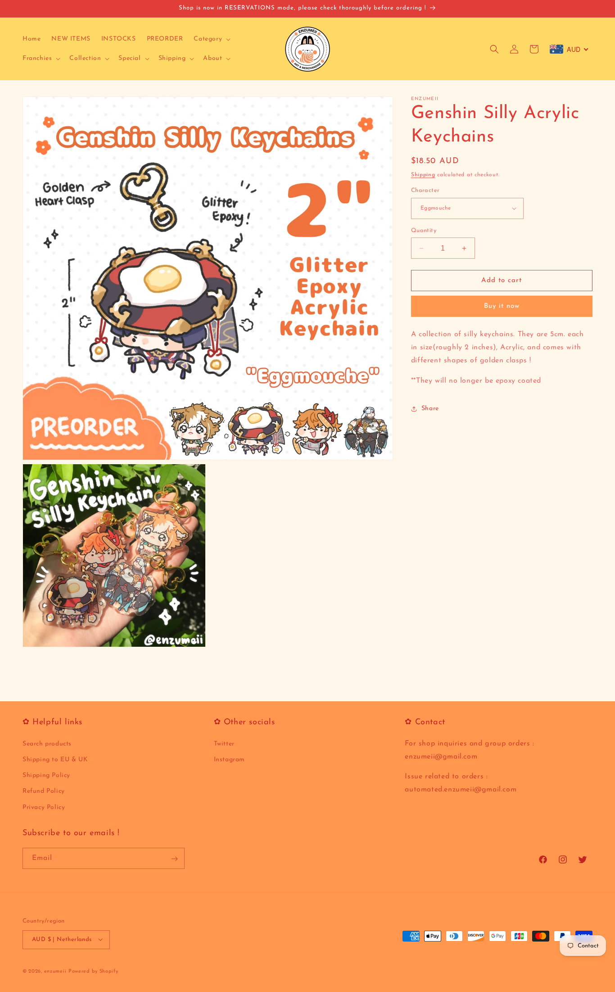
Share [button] (430, 408)
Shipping (423, 175)
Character (425, 190)
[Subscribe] (174, 858)
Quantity (423, 230)
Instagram (229, 759)
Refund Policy (44, 791)
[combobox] (569, 49)
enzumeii (55, 971)
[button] (211, 39)
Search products (47, 743)
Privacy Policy (44, 807)
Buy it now (502, 306)
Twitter (224, 743)
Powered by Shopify (93, 971)
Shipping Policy (46, 775)
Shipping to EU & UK (55, 759)
